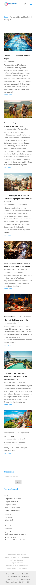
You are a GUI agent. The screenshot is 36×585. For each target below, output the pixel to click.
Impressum (23, 568)
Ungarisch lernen (10, 505)
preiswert (21, 439)
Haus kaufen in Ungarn (12, 507)
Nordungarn (22, 269)
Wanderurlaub (23, 129)
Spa (19, 323)
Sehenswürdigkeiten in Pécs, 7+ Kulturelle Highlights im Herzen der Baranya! (18, 198)
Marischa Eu (11, 62)
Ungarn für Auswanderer (13, 499)
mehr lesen (8, 95)
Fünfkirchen (22, 205)
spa (19, 62)
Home (6, 17)
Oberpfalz (8, 514)
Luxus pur (21, 382)
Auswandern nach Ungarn (17, 555)
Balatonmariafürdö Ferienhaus (17, 565)
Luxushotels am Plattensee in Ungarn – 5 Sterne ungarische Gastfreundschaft (16, 376)
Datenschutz (11, 568)
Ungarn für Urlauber (11, 502)
